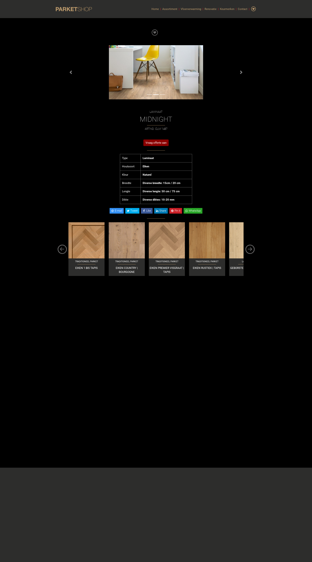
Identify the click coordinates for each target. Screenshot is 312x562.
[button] (71, 72)
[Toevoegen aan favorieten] (154, 31)
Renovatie (210, 9)
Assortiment (169, 9)
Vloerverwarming (191, 9)
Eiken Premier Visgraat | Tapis (167, 270)
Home (155, 9)
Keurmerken (227, 9)
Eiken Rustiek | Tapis (207, 268)
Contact (242, 9)
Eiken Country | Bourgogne (127, 270)
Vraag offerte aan (156, 142)
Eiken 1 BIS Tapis (86, 268)
